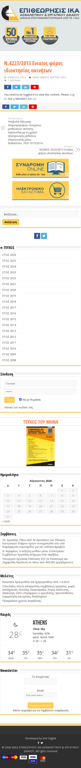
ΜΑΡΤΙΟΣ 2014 (58, 77)
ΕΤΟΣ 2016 (9, 313)
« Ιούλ (6, 521)
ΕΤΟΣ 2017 (9, 307)
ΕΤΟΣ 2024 (9, 266)
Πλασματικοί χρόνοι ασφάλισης (21, 601)
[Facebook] (37, 236)
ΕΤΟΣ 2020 (9, 290)
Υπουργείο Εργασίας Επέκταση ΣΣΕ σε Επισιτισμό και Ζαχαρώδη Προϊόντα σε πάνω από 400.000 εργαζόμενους (37, 560)
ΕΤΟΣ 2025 (9, 260)
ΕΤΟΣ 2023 (9, 272)
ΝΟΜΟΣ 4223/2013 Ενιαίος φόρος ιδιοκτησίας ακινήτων (55, 150)
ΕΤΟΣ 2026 (9, 255)
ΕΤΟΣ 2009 (9, 354)
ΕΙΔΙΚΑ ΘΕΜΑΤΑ (41, 77)
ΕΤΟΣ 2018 (9, 301)
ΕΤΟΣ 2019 (9, 295)
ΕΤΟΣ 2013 (9, 331)
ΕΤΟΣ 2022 (9, 278)
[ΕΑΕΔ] (40, 12)
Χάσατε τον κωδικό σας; (18, 407)
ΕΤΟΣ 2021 (9, 284)
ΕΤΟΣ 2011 (9, 342)
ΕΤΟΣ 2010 (9, 348)
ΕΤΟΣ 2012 (9, 336)
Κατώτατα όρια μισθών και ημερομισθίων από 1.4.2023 (35, 582)
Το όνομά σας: (40, 676)
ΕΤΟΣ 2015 (9, 319)
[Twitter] (44, 236)
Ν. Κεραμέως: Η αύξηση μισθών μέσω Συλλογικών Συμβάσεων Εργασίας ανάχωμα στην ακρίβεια (33, 552)
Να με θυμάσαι (31, 399)
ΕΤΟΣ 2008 (9, 360)
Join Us (32, 98)
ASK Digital (49, 738)
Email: (40, 690)
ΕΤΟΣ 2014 (9, 325)
